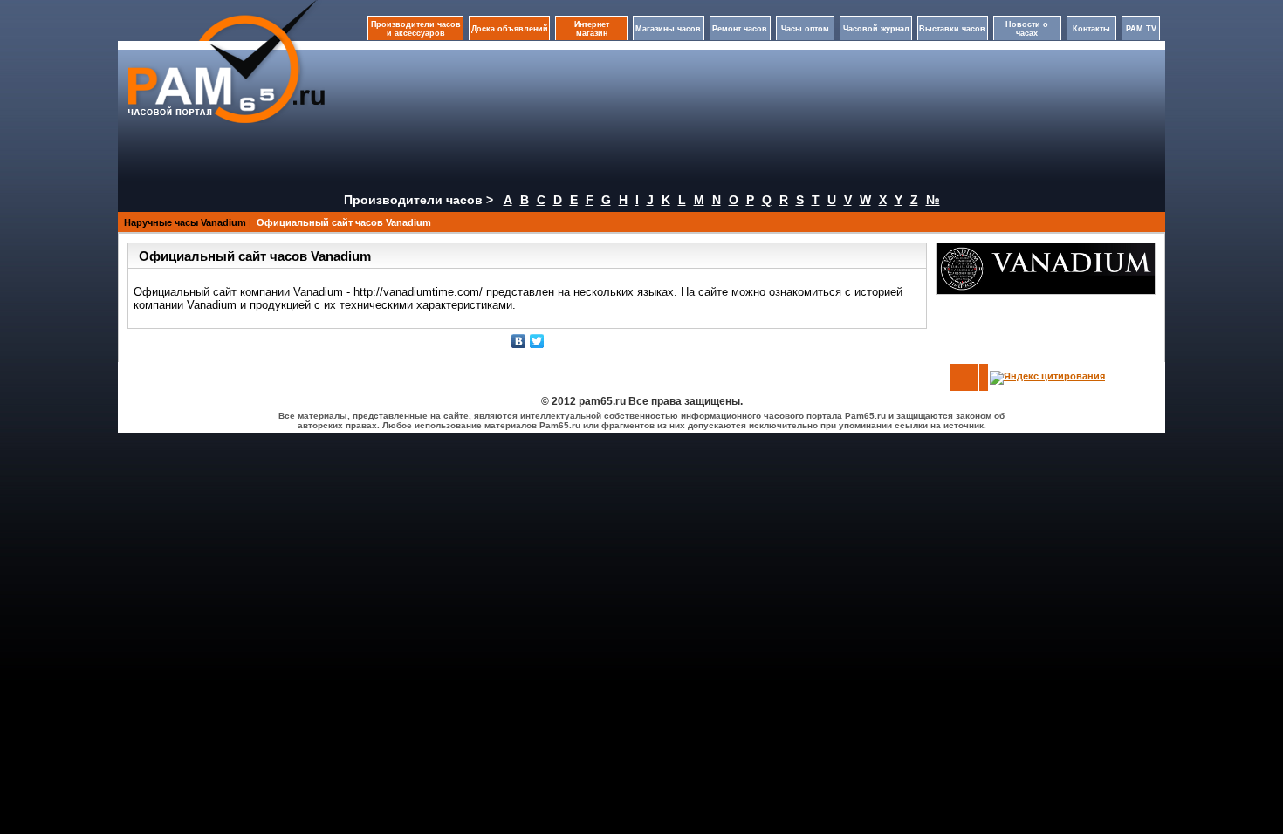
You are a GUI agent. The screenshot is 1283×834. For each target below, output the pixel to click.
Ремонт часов (739, 28)
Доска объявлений (509, 28)
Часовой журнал (876, 28)
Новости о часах (1026, 29)
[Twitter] (537, 341)
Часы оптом (805, 28)
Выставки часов (952, 28)
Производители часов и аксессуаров (416, 29)
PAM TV (1141, 28)
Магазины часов (668, 28)
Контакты (1091, 28)
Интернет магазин (591, 29)
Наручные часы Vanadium (185, 222)
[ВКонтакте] (519, 341)
